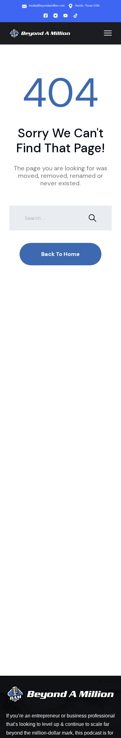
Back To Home (60, 254)
